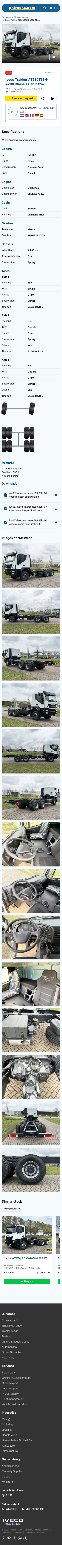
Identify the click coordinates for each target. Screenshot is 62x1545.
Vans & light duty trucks (15, 1342)
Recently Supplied (12, 1471)
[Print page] (52, 98)
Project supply (10, 1394)
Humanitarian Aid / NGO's (17, 1440)
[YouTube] (20, 1538)
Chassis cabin (10, 1320)
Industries (9, 1412)
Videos (6, 1477)
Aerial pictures (10, 1466)
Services (8, 1365)
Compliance (7, 1532)
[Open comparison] (50, 8)
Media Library (11, 1459)
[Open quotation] (56, 8)
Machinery (8, 1358)
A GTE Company (25, 1529)
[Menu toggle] (6, 8)
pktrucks (22, 8)
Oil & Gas (7, 1424)
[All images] (54, 58)
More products (10, 1208)
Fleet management (13, 1399)
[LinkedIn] (9, 1538)
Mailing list (8, 1482)
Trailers (6, 1336)
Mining (6, 1419)
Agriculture (8, 1446)
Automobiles (9, 1347)
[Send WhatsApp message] (13, 111)
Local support (10, 1388)
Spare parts (9, 1372)
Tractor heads (10, 1331)
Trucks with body (12, 1326)
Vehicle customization (15, 1404)
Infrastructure (10, 1451)
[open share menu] (42, 98)
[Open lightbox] (31, 565)
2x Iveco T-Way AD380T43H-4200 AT (25, 1258)
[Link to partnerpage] (13, 1521)
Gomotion (40, 1532)
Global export (10, 1383)
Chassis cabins (21, 17)
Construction (9, 1435)
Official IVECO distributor (16, 1378)
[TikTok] (25, 1538)
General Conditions (43, 1529)
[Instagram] (14, 1538)
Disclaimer (19, 1532)
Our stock (6, 17)
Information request (21, 98)
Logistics (7, 1430)
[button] (44, 8)
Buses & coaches (12, 1352)
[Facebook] (3, 1538)
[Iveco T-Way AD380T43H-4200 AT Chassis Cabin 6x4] (27, 1235)
